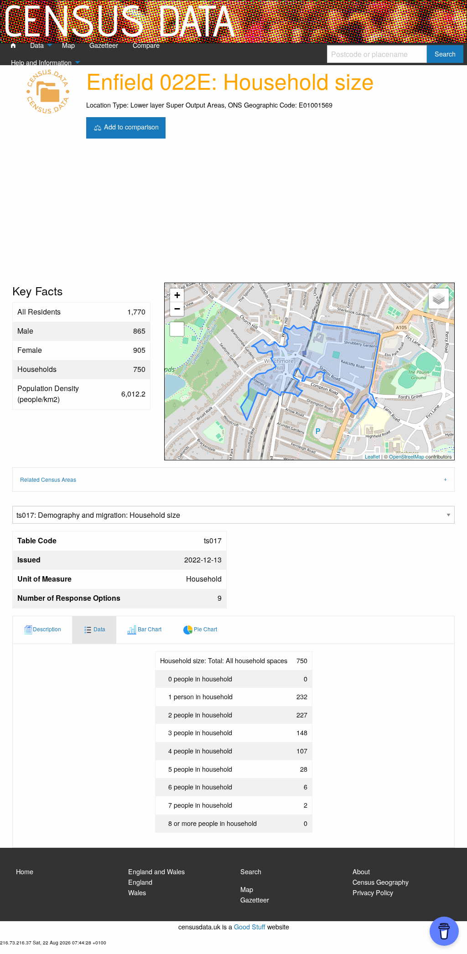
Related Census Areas (48, 479)
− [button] (177, 309)
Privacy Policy (373, 892)
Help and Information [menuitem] (41, 62)
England (140, 882)
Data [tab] (98, 629)
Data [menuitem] (37, 45)
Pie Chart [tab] (204, 629)
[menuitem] (13, 45)
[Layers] (439, 299)
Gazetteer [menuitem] (103, 45)
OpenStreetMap (406, 456)
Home (24, 871)
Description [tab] (47, 629)
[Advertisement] (233, 214)
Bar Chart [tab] (148, 629)
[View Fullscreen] (177, 329)
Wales (137, 892)
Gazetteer (254, 899)
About (361, 871)
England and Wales (156, 871)
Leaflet (372, 456)
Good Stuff (249, 926)
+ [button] (177, 295)
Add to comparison (130, 126)
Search (250, 871)
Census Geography (381, 882)
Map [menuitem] (68, 45)
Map (246, 889)
